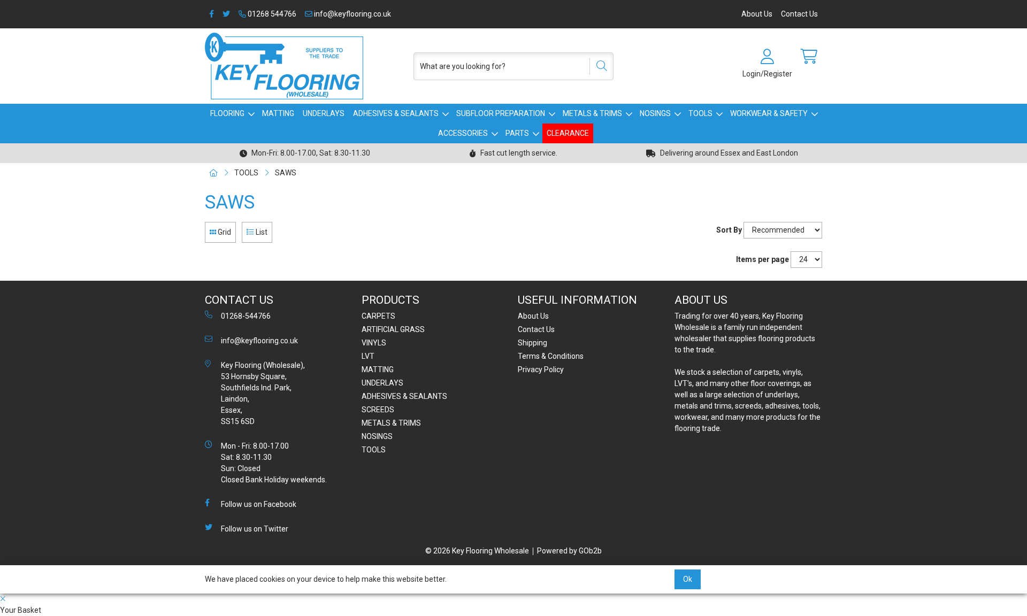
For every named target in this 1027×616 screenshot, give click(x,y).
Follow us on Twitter (254, 529)
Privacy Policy (541, 369)
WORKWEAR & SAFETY (769, 113)
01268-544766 (246, 316)
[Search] (598, 66)
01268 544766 (271, 14)
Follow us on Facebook (258, 504)
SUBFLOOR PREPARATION (500, 113)
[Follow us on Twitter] (226, 14)
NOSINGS (655, 113)
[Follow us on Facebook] (211, 14)
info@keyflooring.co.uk (351, 14)
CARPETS (378, 316)
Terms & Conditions (551, 356)
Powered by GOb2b (569, 550)
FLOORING (227, 113)
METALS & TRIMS (592, 113)
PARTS (517, 133)
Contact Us (799, 14)
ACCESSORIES (463, 133)
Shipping (532, 342)
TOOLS (700, 113)
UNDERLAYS (323, 113)
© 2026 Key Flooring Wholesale (477, 550)
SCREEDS (378, 409)
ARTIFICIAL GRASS (393, 329)
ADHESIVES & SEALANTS (396, 113)
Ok (687, 579)
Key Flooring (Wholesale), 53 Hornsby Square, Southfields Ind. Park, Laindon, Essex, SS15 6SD (263, 393)
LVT (368, 356)
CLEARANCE (568, 133)
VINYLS (374, 342)
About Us (756, 14)
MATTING (278, 113)
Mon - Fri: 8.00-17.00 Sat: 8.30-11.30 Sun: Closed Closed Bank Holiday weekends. (274, 463)
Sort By (729, 230)
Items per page (762, 259)
